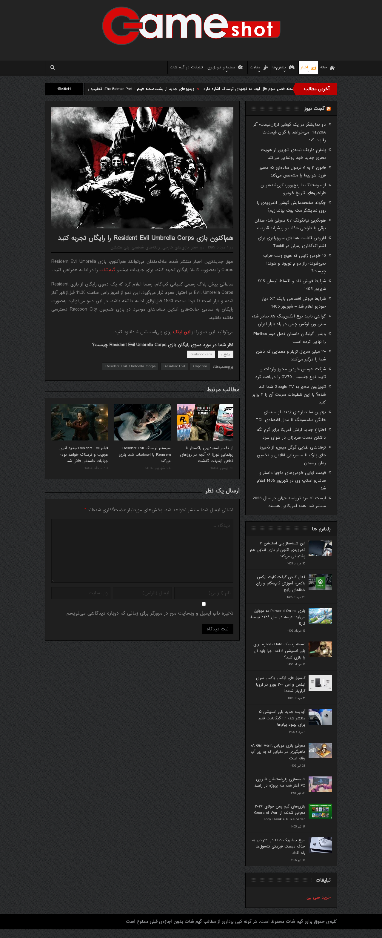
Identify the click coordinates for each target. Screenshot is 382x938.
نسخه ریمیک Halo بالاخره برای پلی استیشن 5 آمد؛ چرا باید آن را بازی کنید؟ (279, 650)
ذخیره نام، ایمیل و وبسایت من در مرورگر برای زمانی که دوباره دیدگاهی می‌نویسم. (149, 613)
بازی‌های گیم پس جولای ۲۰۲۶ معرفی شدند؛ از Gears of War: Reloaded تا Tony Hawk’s (279, 813)
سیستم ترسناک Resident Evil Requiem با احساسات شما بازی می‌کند (145, 454)
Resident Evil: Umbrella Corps (130, 366)
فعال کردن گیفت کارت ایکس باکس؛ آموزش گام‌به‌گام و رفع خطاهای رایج (280, 583)
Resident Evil (174, 366)
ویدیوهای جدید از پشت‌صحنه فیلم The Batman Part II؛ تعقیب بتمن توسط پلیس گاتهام (150, 89)
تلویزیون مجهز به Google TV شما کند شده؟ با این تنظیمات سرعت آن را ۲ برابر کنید (289, 394)
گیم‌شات (107, 270)
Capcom (200, 366)
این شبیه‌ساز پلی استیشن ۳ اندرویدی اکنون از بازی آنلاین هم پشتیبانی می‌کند (277, 550)
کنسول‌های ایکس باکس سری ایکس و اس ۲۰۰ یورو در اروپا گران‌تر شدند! (280, 684)
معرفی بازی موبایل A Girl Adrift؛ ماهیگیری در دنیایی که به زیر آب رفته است (278, 752)
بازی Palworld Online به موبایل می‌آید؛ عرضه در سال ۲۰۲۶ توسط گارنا (277, 617)
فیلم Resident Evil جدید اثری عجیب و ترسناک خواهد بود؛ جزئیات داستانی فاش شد (83, 454)
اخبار (304, 67)
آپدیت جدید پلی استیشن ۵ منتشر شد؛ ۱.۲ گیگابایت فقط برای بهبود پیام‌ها (281, 718)
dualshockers (201, 354)
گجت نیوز (314, 108)
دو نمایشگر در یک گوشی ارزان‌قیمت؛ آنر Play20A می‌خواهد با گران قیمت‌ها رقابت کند (289, 132)
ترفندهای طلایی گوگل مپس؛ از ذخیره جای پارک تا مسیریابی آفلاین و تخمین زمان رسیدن (291, 455)
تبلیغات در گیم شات (186, 67)
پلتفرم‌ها (279, 67)
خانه (323, 67)
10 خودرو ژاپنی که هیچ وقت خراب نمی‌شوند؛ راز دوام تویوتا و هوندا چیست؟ (294, 263)
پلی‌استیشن (119, 247)
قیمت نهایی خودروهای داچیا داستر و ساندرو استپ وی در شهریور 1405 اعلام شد (291, 480)
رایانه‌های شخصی (146, 247)
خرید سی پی (318, 897)
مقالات (255, 67)
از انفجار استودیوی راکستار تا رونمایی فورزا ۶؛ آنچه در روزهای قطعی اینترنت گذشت (206, 454)
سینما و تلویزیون (221, 67)
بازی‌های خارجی (175, 247)
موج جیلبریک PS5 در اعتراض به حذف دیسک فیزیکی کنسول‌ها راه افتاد (278, 846)
